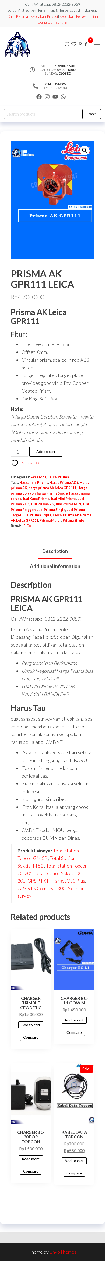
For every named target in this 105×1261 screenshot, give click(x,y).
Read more (31, 1158)
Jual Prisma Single (51, 510)
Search (92, 114)
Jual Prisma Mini (68, 504)
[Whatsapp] (63, 96)
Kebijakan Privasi (44, 16)
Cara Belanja (17, 16)
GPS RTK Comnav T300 (41, 888)
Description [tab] (55, 551)
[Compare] (67, 43)
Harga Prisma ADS (64, 483)
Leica (52, 477)
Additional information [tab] (55, 566)
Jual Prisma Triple (37, 515)
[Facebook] (39, 96)
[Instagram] (47, 96)
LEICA (26, 526)
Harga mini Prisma (33, 483)
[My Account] (80, 43)
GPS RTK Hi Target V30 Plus (56, 881)
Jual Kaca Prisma (36, 499)
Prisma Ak (71, 515)
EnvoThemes (63, 1252)
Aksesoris (38, 477)
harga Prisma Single (52, 493)
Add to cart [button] (30, 1024)
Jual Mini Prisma (63, 499)
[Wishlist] (74, 43)
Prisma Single (73, 521)
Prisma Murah (50, 521)
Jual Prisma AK (42, 504)
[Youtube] (55, 96)
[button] (97, 44)
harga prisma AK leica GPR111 (52, 488)
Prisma (63, 477)
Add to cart (45, 451)
